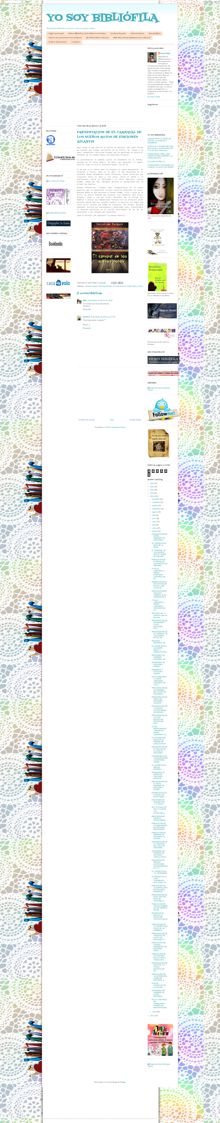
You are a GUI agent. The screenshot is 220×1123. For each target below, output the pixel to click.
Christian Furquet (91, 286)
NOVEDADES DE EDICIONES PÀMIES (158, 664)
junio (154, 518)
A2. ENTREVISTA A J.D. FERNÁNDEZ (159, 872)
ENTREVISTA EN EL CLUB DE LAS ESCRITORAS (159, 795)
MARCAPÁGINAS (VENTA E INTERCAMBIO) (159, 818)
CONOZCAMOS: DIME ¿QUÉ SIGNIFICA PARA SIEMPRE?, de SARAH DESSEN (160, 156)
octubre (155, 506)
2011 (152, 1016)
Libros (140, 286)
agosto (155, 512)
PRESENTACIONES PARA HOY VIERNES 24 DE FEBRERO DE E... (160, 594)
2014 (152, 490)
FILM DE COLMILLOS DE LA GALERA (159, 985)
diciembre (156, 499)
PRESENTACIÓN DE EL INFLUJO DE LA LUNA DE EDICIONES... (159, 750)
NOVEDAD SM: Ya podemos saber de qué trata (159, 615)
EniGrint (86, 317)
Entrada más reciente (87, 420)
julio (154, 515)
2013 (152, 493)
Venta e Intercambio (58, 42)
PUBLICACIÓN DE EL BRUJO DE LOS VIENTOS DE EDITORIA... (160, 563)
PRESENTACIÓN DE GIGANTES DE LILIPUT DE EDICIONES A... (159, 936)
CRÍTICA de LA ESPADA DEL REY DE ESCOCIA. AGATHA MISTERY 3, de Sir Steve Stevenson (161, 148)
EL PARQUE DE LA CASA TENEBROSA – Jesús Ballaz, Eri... (160, 880)
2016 (152, 483)
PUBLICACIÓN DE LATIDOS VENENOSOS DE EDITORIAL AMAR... (159, 947)
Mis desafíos (154, 33)
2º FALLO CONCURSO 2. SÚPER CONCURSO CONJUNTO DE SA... (158, 605)
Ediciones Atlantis (105, 286)
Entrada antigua (135, 420)
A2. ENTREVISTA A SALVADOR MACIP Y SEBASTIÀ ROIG (159, 649)
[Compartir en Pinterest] (122, 283)
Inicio (112, 420)
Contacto (75, 42)
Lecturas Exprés (118, 33)
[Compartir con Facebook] (119, 283)
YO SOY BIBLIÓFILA (102, 18)
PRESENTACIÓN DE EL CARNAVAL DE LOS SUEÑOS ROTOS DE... (160, 635)
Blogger (123, 1082)
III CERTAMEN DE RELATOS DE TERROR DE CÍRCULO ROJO (159, 741)
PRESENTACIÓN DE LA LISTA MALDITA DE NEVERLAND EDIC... (159, 719)
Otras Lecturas (137, 33)
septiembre (156, 509)
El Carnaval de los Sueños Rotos (125, 286)
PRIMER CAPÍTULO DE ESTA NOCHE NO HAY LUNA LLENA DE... (159, 585)
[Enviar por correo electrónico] (112, 283)
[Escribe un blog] (114, 283)
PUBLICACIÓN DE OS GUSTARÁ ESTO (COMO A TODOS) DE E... (159, 957)
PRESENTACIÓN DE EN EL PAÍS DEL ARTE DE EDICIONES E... (159, 898)
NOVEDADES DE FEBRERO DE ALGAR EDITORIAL (158, 993)
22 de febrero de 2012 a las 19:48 (100, 300)
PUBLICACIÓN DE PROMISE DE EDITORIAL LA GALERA (159, 836)
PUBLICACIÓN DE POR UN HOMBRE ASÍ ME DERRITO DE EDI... (160, 907)
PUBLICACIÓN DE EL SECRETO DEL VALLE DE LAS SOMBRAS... (160, 927)
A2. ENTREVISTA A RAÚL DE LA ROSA (159, 545)
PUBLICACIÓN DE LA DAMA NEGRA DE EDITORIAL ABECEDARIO (159, 826)
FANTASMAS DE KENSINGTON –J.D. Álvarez (158, 802)
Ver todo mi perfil (154, 97)
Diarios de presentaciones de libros (65, 38)
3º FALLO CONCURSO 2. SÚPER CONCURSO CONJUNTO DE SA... (158, 574)
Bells (85, 300)
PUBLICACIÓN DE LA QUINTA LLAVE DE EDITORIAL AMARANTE (160, 889)
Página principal (56, 33)
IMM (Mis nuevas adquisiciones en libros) (131, 38)
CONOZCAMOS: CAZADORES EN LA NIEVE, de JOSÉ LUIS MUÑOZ (161, 166)
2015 (152, 487)
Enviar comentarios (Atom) (115, 427)
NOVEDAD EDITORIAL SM (158, 642)
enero (154, 1012)
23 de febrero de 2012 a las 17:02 (102, 317)
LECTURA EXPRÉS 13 (156, 162)
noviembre (156, 502)
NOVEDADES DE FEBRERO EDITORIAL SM (158, 657)
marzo (154, 528)
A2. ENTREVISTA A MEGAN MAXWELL (159, 767)
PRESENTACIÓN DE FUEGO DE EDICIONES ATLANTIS (159, 700)
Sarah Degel (165, 53)
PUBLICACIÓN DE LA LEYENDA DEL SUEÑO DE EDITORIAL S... (159, 977)
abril (154, 525)
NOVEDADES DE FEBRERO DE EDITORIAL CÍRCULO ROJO (159, 854)
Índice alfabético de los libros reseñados (87, 33)
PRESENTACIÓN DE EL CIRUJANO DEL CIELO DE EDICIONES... (159, 845)
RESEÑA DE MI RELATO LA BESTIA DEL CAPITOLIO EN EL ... (160, 917)
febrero (155, 531)
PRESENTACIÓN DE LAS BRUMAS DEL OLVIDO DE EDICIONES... (159, 691)
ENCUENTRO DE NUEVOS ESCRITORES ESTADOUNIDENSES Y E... (160, 864)
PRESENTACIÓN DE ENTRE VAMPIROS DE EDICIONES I (159, 537)
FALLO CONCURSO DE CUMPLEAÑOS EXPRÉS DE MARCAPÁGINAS (159, 1003)
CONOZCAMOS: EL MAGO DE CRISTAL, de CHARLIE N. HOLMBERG (159, 141)
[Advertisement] (110, 66)
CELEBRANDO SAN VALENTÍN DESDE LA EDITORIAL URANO (160, 759)
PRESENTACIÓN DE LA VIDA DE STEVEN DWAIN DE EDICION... (159, 709)
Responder (87, 309)
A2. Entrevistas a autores (97, 38)
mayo (154, 522)
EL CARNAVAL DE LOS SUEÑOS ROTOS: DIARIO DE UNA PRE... (159, 553)
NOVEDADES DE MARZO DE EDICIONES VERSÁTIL (158, 775)
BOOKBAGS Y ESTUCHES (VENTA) (157, 672)
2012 (152, 496)
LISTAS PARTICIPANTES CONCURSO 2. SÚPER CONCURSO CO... (159, 730)
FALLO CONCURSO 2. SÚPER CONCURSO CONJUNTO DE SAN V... (159, 681)
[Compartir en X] (117, 283)
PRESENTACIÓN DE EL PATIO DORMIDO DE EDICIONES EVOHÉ (159, 785)
